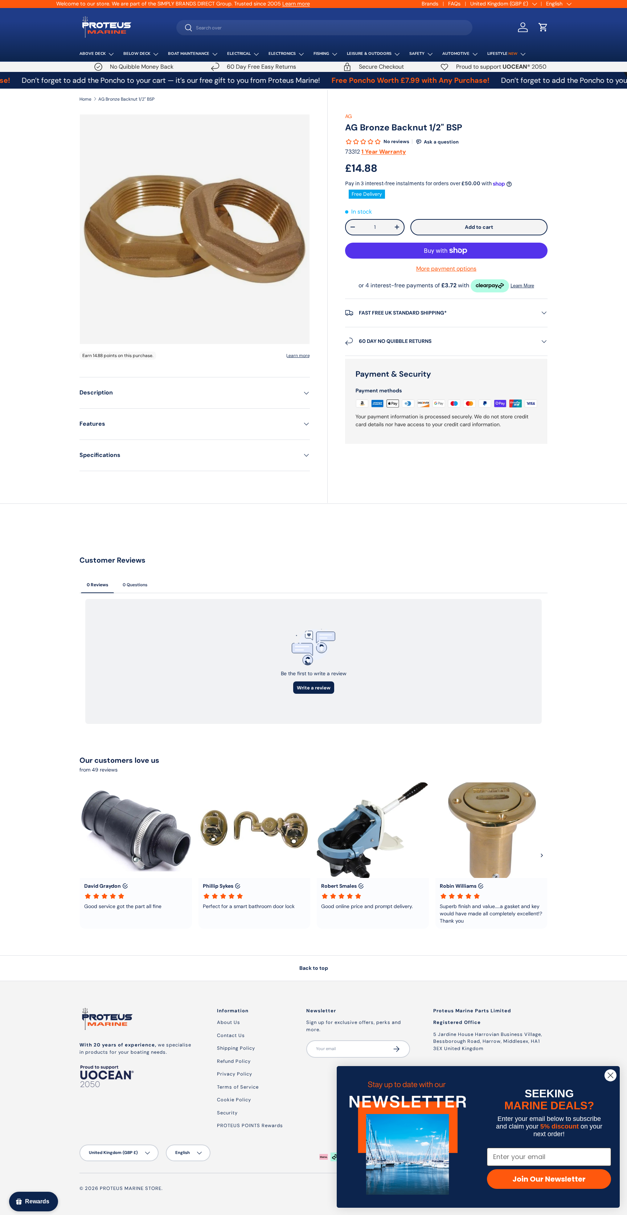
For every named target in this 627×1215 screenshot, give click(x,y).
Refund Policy (234, 1061)
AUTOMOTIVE (456, 53)
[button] (543, 27)
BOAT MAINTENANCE (188, 53)
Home (85, 99)
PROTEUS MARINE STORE (130, 1188)
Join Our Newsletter (549, 1179)
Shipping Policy (236, 1048)
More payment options (446, 268)
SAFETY (417, 53)
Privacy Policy (234, 1074)
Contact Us (231, 1035)
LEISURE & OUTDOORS (369, 53)
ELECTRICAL (239, 53)
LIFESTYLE (502, 53)
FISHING (321, 53)
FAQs (454, 3)
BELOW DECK (136, 53)
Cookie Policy (234, 1100)
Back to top (313, 968)
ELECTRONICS (282, 53)
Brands (430, 3)
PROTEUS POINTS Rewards (250, 1125)
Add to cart (479, 227)
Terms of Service (238, 1087)
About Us (228, 1022)
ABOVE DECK (92, 53)
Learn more (296, 3)
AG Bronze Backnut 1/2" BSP (126, 99)
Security (227, 1113)
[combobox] (324, 27)
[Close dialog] (610, 1075)
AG (348, 116)
